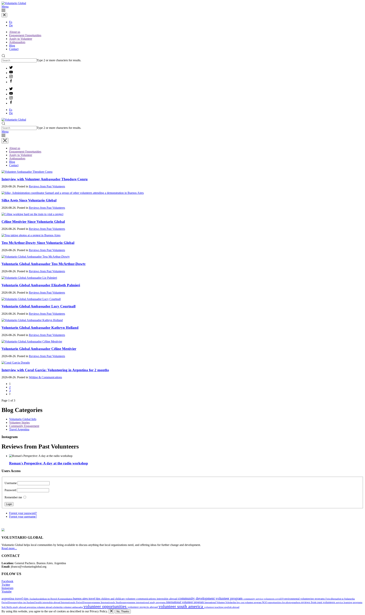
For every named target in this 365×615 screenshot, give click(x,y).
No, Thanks (123, 611)
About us (14, 31)
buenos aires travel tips (87, 598)
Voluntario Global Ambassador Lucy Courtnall (38, 306)
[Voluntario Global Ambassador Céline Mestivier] (32, 341)
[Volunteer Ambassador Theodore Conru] (27, 171)
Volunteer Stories (19, 422)
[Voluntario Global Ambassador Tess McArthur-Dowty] (36, 256)
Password (10, 490)
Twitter (6, 584)
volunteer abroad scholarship (50, 607)
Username (11, 483)
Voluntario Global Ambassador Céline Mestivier (39, 349)
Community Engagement (24, 426)
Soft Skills (7, 607)
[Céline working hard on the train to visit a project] (32, 214)
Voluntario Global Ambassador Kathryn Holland (40, 328)
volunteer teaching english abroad (221, 607)
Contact (13, 49)
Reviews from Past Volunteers (47, 186)
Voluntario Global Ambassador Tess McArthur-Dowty (44, 264)
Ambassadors (17, 42)
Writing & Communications (45, 377)
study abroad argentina (25, 607)
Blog (12, 45)
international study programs (151, 602)
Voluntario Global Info (22, 419)
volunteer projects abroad (143, 607)
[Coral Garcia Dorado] (16, 362)
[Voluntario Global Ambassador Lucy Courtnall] (31, 299)
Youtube (7, 591)
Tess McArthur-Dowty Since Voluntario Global (38, 243)
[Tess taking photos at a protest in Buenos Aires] (31, 235)
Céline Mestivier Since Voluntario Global (33, 222)
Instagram (7, 588)
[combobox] (19, 60)
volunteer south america (181, 606)
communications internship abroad (157, 598)
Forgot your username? (23, 516)
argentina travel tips (15, 598)
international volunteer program (185, 602)
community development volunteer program (211, 598)
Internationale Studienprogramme (118, 602)
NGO (265, 602)
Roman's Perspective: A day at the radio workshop (48, 463)
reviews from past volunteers (318, 602)
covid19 (279, 598)
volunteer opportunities (105, 606)
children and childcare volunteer (118, 598)
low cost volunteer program (249, 602)
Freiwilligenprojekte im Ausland (18, 602)
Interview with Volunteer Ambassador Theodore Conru (45, 179)
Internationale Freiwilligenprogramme (81, 602)
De (11, 25)
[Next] (9, 394)
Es (10, 22)
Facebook (7, 581)
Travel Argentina (19, 429)
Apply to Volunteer (20, 38)
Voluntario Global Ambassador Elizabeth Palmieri (41, 285)
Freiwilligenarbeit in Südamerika (340, 598)
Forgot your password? (23, 513)
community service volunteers (259, 598)
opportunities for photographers (284, 602)
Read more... (9, 548)
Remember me (13, 497)
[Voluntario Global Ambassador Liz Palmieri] (29, 277)
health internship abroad (48, 602)
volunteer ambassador (73, 607)
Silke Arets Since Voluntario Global (29, 200)
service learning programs (349, 602)
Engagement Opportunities (25, 35)
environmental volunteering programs (304, 598)
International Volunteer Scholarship (221, 602)
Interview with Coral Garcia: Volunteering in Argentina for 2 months (55, 370)
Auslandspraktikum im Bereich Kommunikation (51, 598)
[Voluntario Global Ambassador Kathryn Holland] (32, 320)
